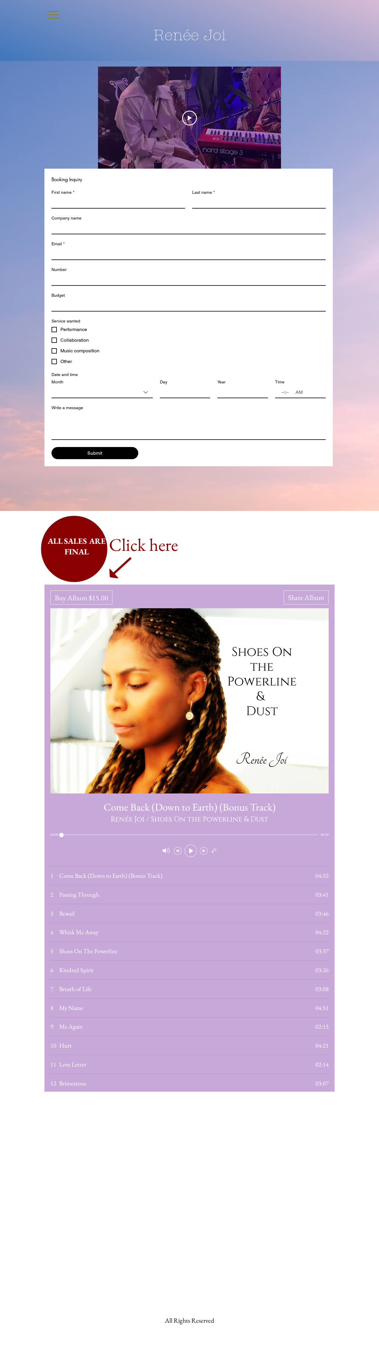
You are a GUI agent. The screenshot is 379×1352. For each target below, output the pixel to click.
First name (63, 192)
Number (59, 269)
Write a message (67, 407)
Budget (58, 295)
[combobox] (102, 392)
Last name (203, 192)
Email (58, 243)
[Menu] (53, 15)
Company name (66, 218)
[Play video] (189, 118)
